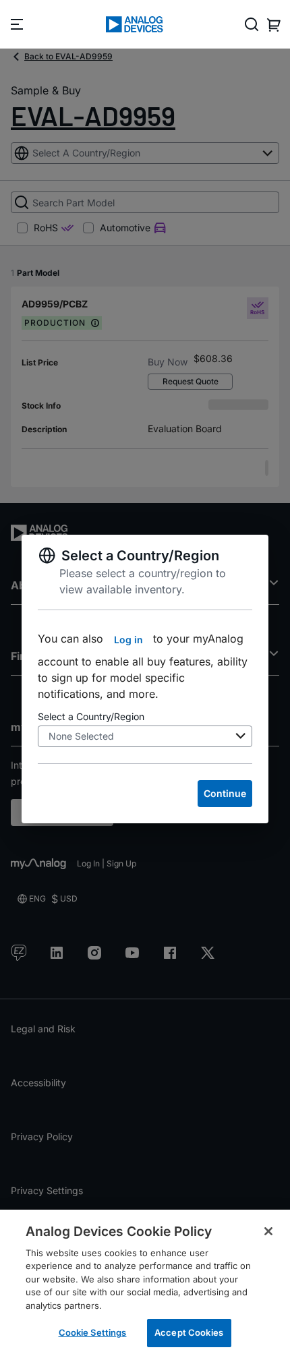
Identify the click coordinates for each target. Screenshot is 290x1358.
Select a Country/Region (91, 716)
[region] (145, 1284)
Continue (225, 793)
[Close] (268, 1231)
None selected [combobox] (81, 736)
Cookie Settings (93, 1332)
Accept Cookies (188, 1332)
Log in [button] (128, 639)
